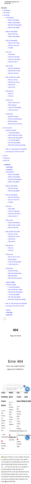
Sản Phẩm (7, 15)
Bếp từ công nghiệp (13, 27)
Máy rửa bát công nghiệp (15, 137)
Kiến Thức (7, 160)
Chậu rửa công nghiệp (14, 107)
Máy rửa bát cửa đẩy (14, 70)
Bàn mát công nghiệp (14, 142)
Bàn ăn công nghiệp (11, 40)
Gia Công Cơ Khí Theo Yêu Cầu (15, 151)
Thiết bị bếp (9, 114)
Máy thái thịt (11, 84)
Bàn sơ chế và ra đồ (14, 102)
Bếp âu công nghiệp (11, 31)
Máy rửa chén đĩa (13, 73)
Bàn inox (10, 93)
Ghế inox (10, 96)
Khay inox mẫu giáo (14, 56)
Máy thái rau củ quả (13, 82)
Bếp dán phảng (12, 121)
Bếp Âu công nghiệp (14, 22)
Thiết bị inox (9, 100)
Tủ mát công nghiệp (14, 140)
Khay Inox (9, 52)
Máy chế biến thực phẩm (13, 77)
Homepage (7, 10)
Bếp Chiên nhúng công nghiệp (17, 145)
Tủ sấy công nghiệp (13, 132)
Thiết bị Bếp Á (10, 17)
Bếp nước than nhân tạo (15, 124)
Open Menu (4, 7)
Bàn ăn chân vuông (13, 43)
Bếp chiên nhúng (13, 34)
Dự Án (5, 155)
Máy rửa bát (9, 66)
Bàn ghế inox (9, 91)
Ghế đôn (10, 48)
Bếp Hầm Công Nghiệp (15, 25)
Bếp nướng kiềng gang (14, 119)
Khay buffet (11, 54)
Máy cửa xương (12, 79)
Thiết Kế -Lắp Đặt (11, 130)
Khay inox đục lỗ (13, 61)
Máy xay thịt (11, 87)
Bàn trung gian (12, 105)
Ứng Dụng (7, 158)
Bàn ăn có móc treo (13, 45)
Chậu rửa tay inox (13, 110)
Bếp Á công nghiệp (13, 20)
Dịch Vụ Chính (8, 128)
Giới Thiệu (7, 12)
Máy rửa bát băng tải (14, 68)
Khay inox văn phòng (14, 59)
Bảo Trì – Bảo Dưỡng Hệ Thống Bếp (16, 149)
